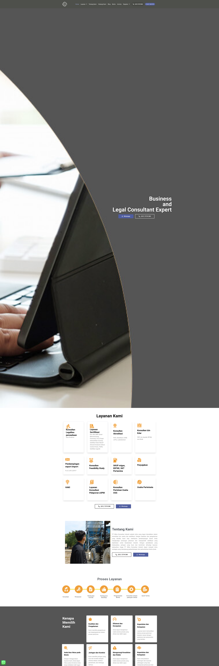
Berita (113, 4)
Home (77, 4)
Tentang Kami (92, 4)
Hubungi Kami (102, 4)
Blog (109, 4)
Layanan (83, 4)
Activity (119, 4)
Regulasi (125, 4)
